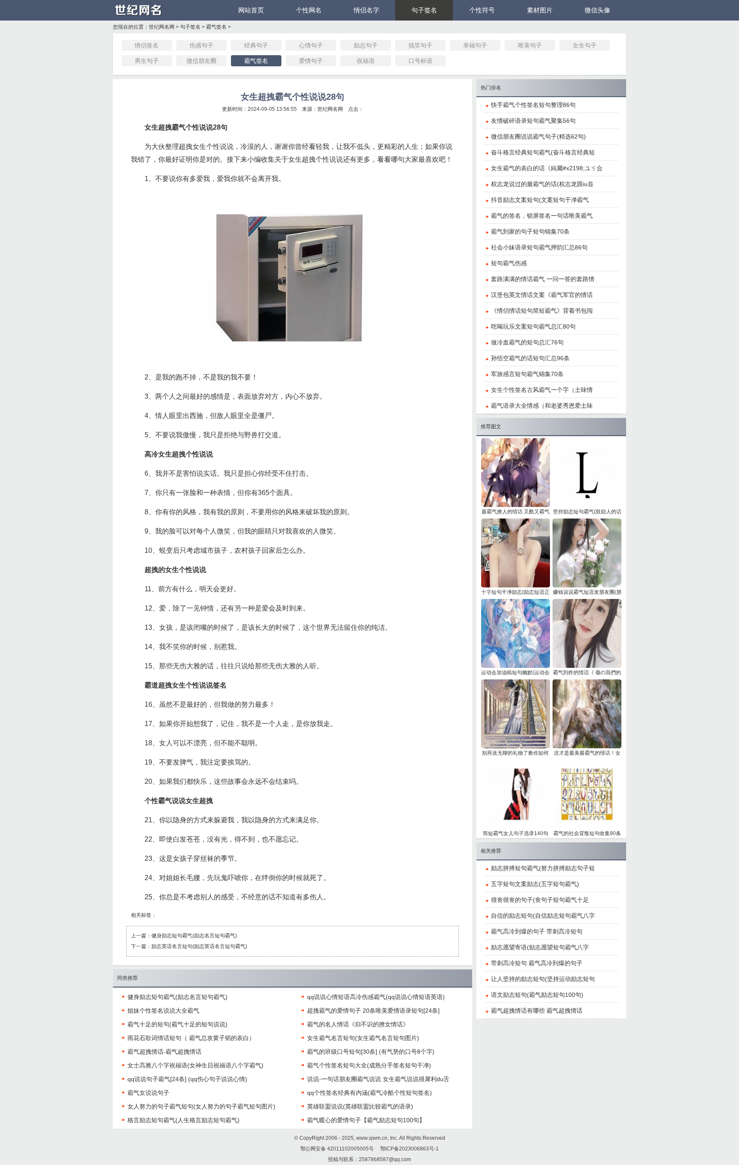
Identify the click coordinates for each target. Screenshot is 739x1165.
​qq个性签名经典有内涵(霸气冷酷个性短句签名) (369, 1092)
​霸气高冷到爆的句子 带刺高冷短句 (536, 931)
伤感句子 (201, 45)
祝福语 (366, 60)
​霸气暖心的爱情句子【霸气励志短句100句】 (366, 1120)
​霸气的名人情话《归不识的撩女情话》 (358, 1024)
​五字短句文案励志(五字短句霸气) (535, 883)
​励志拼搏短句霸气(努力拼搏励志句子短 (543, 868)
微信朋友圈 (201, 60)
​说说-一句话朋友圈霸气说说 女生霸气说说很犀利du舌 (378, 1079)
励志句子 (366, 45)
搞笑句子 (420, 45)
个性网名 (309, 10)
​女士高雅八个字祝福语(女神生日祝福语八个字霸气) (195, 1065)
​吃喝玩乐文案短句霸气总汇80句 (533, 326)
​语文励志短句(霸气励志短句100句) (537, 994)
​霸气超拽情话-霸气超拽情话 (164, 1051)
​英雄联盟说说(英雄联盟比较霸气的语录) (360, 1106)
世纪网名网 (161, 27)
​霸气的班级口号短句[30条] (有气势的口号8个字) (371, 1051)
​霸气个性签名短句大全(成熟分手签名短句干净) (369, 1065)
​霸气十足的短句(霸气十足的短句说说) (177, 1024)
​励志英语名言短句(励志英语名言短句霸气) (199, 946)
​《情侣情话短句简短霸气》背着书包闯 (542, 310)
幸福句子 (475, 45)
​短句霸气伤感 (509, 263)
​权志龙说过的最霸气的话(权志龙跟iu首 (542, 184)
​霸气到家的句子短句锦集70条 (530, 231)
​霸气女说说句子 (148, 1092)
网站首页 (251, 10)
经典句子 (256, 45)
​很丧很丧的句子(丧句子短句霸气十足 (540, 899)
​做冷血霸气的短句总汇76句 (527, 342)
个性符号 (482, 10)
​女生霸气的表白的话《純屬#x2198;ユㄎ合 (547, 168)
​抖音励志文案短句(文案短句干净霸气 (540, 199)
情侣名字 (366, 10)
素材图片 (540, 10)
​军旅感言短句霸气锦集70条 (527, 374)
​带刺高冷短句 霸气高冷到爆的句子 (536, 963)
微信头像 (597, 10)
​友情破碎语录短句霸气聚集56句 (533, 120)
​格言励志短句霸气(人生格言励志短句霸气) (183, 1120)
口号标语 (420, 60)
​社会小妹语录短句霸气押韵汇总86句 (539, 247)
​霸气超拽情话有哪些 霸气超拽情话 (536, 1010)
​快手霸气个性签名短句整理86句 (533, 104)
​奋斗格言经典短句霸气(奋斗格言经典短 (543, 152)
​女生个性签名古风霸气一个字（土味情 (542, 389)
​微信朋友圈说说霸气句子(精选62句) (538, 136)
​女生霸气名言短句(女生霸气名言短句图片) (363, 1038)
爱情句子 (311, 60)
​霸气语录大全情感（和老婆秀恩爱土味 (542, 405)
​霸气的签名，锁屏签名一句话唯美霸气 (542, 215)
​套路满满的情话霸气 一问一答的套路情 (542, 279)
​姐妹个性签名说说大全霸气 (163, 1010)
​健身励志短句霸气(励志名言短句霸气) (194, 936)
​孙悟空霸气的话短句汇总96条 (530, 358)
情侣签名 (147, 45)
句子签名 (424, 10)
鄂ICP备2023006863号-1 (409, 1149)
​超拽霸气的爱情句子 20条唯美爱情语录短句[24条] (373, 1010)
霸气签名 (216, 27)
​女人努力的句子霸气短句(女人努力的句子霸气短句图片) (201, 1106)
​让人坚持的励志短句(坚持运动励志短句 (543, 978)
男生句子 (147, 60)
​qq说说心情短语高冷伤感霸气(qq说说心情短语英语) (376, 996)
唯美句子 (530, 45)
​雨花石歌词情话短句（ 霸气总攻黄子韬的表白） (191, 1038)
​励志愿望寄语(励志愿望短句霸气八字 (540, 947)
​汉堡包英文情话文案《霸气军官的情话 (542, 294)
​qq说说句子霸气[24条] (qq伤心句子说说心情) (187, 1079)
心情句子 (311, 45)
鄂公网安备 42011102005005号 (337, 1149)
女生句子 (585, 45)
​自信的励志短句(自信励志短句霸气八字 (543, 915)
